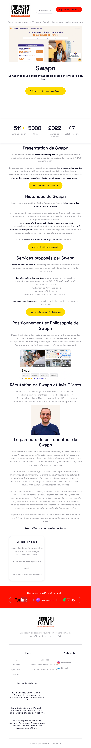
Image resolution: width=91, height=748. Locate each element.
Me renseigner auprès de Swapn (46, 312)
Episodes (45, 659)
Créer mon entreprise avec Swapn (45, 91)
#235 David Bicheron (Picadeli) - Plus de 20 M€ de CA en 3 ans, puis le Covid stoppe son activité (27, 710)
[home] (20, 10)
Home (15, 659)
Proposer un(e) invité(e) (69, 10)
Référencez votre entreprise (44, 664)
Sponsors (15, 669)
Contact (16, 674)
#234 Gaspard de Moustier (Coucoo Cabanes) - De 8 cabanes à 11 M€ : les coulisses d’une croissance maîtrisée (27, 724)
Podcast (16, 664)
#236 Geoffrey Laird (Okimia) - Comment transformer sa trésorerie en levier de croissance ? (27, 696)
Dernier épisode (45, 11)
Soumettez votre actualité (44, 669)
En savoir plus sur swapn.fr (45, 185)
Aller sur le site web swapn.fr (45, 247)
